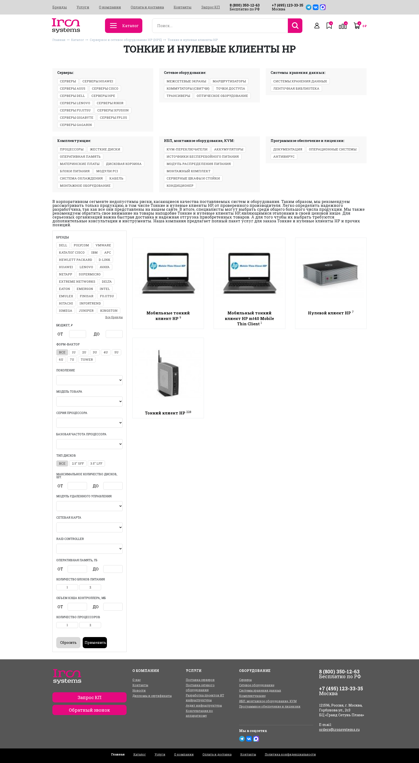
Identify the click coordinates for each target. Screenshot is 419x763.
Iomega (65, 310)
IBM (94, 252)
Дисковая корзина (124, 164)
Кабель (116, 178)
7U (72, 359)
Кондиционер (180, 185)
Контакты (183, 7)
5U (116, 352)
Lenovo (86, 267)
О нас (136, 680)
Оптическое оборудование (222, 95)
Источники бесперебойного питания (203, 156)
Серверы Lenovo (75, 103)
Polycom (81, 245)
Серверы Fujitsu (75, 110)
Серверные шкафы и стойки (193, 178)
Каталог (77, 40)
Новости (139, 690)
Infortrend (90, 303)
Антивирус (284, 156)
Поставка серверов (200, 680)
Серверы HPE (103, 95)
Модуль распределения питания (199, 164)
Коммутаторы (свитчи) (188, 88)
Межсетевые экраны (186, 81)
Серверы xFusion (113, 110)
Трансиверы (178, 95)
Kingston (109, 310)
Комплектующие (252, 696)
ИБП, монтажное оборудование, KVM (268, 701)
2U (84, 352)
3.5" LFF (96, 463)
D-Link (104, 259)
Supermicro (90, 274)
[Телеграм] (309, 7)
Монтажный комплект (188, 171)
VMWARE (103, 245)
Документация (287, 149)
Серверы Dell (72, 95)
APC (107, 252)
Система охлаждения (81, 178)
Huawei (66, 267)
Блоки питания (75, 171)
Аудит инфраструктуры (204, 705)
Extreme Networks (77, 281)
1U (74, 352)
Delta (107, 281)
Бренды (59, 7)
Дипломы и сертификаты (152, 696)
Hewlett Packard (75, 259)
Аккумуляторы (228, 149)
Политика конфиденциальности (290, 754)
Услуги (83, 7)
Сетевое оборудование (256, 685)
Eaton (64, 289)
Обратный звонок (89, 710)
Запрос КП (210, 7)
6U (61, 359)
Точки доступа (230, 88)
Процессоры (71, 149)
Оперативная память (80, 156)
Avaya (105, 267)
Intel (105, 289)
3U (95, 352)
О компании (110, 7)
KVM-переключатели (187, 149)
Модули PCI (107, 171)
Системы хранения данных (300, 81)
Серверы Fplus (113, 117)
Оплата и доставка (147, 7)
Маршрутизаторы (229, 81)
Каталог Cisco (72, 252)
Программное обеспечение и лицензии (269, 706)
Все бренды (114, 317)
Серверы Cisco (105, 88)
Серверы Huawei (97, 81)
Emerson (85, 289)
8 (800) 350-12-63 (244, 5)
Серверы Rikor (110, 103)
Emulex (66, 296)
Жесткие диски (105, 149)
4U (106, 352)
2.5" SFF (78, 463)
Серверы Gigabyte (76, 117)
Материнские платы (79, 164)
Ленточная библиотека (296, 88)
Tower (87, 359)
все (62, 352)
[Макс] (323, 7)
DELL (63, 245)
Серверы (68, 81)
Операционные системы (332, 149)
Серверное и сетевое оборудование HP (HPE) (126, 40)
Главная (58, 40)
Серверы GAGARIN (76, 125)
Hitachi (66, 303)
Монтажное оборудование (85, 185)
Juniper (86, 310)
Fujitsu (107, 296)
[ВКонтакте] (316, 7)
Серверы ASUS (72, 88)
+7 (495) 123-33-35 (287, 5)
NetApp (65, 274)
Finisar (86, 296)
